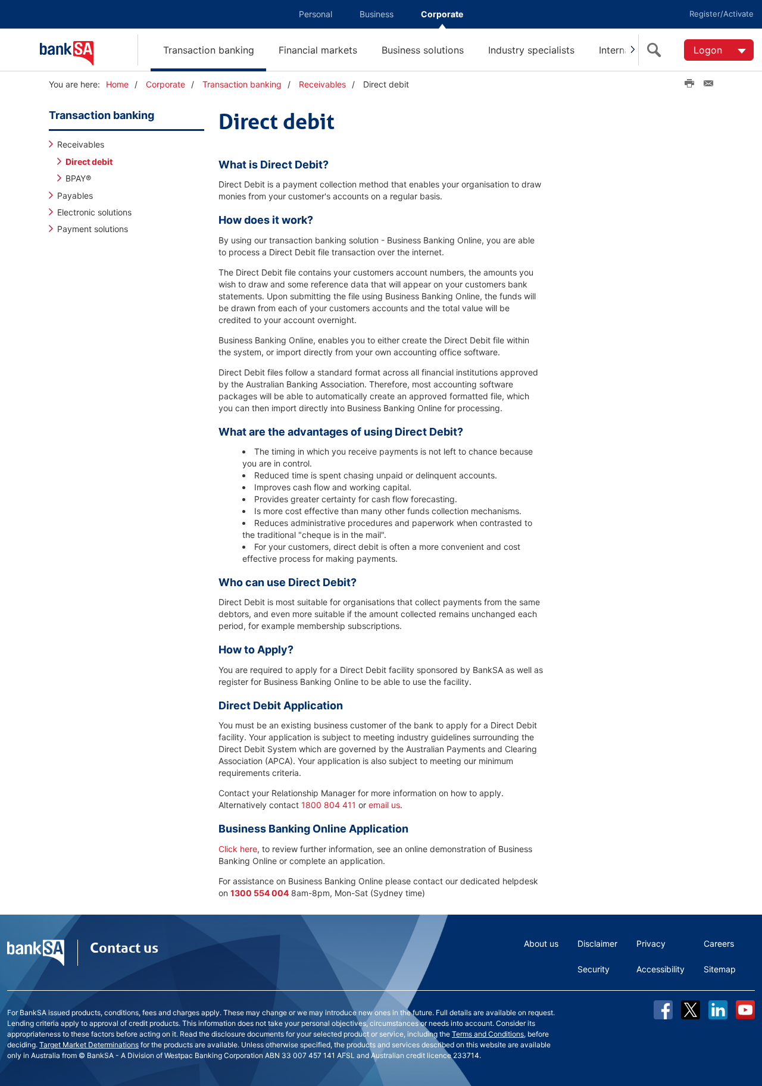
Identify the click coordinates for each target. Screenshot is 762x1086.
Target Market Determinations (89, 1044)
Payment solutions (92, 229)
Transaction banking (208, 50)
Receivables (322, 84)
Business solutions (423, 50)
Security (593, 969)
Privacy (651, 943)
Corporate (442, 14)
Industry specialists (531, 50)
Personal (315, 14)
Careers (719, 943)
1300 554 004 (259, 893)
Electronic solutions (94, 212)
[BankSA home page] (89, 49)
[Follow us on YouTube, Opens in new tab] (745, 1009)
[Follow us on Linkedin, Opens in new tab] (717, 1009)
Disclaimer (597, 943)
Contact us (124, 948)
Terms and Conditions (488, 1033)
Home (117, 84)
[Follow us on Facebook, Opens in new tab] (663, 1009)
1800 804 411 (328, 805)
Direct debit (89, 162)
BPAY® (78, 178)
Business (377, 14)
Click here (237, 849)
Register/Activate (721, 13)
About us (541, 943)
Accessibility (660, 969)
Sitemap (720, 969)
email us (384, 805)
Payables (75, 195)
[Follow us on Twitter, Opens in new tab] (690, 1009)
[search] (656, 50)
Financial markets (318, 50)
